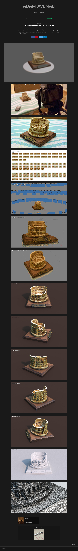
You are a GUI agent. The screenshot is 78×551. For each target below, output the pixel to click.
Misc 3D (49, 19)
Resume (42, 12)
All (27, 19)
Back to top (74, 548)
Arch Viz (33, 19)
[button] (73, 544)
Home (35, 12)
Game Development (41, 19)
